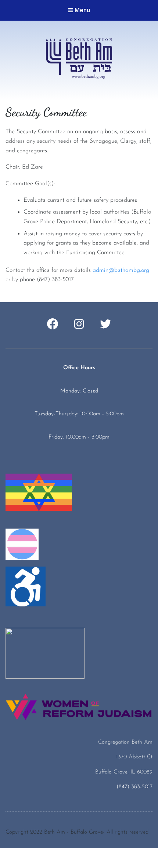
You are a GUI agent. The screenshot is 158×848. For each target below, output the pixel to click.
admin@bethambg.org (121, 270)
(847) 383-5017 (134, 787)
